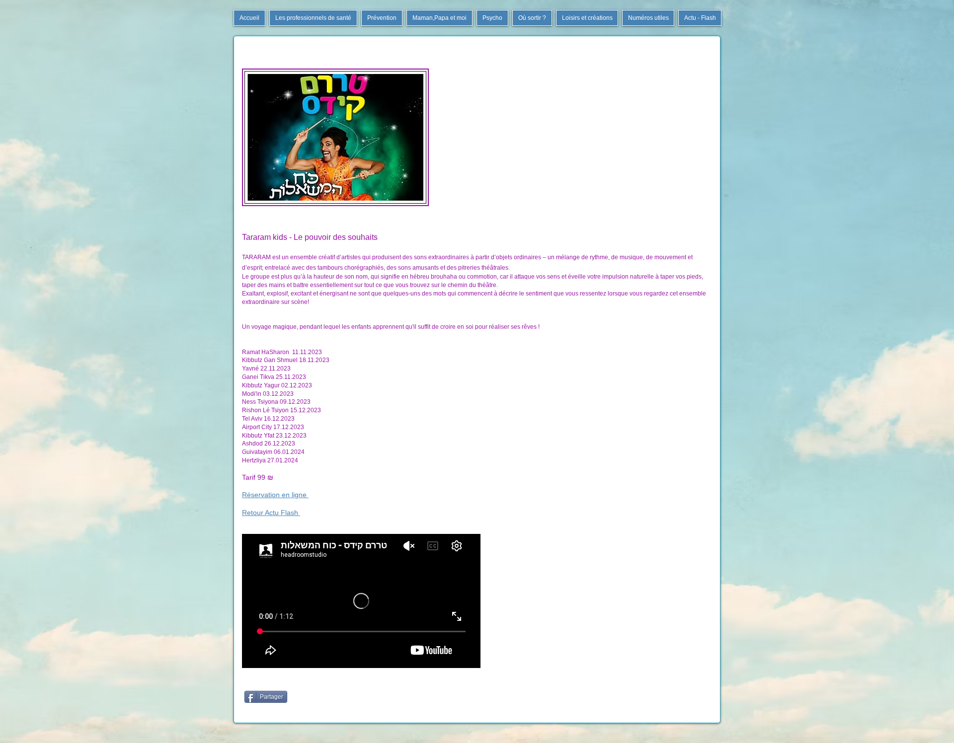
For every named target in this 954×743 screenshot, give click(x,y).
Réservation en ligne (275, 495)
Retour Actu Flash (271, 513)
